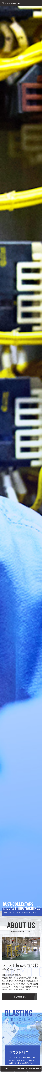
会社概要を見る (20, 997)
